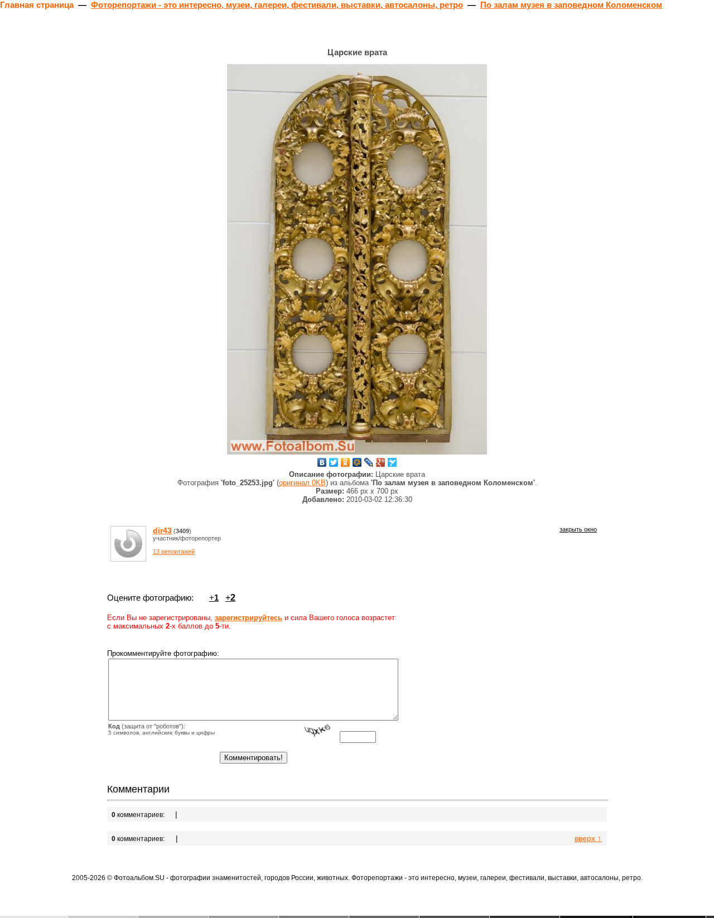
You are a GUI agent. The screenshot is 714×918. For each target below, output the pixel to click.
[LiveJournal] (369, 462)
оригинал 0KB (302, 483)
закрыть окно (578, 529)
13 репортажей (174, 551)
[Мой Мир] (357, 462)
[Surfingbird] (392, 462)
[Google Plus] (381, 462)
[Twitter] (334, 462)
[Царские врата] (357, 259)
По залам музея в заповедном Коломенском (571, 4)
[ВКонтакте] (322, 462)
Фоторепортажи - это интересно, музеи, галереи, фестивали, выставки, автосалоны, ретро (277, 4)
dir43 (162, 530)
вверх (588, 838)
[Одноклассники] (345, 462)
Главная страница (37, 4)
